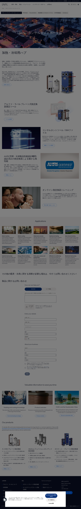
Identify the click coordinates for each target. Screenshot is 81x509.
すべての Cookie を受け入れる (51, 495)
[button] (5, 500)
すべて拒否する (51, 500)
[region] (35, 499)
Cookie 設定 (51, 503)
